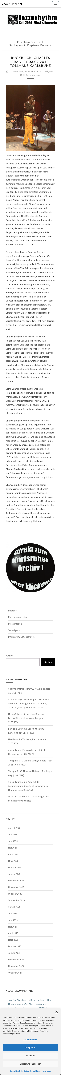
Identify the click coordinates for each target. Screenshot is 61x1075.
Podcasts (12, 610)
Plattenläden (15, 623)
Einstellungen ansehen (30, 1063)
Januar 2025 (14, 952)
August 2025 (14, 906)
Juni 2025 (13, 920)
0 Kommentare (32, 75)
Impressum (47, 1071)
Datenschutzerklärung (32, 1071)
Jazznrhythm (12, 4)
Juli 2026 (12, 834)
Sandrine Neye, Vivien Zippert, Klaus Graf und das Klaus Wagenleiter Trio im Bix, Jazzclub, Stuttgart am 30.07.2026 (28, 703)
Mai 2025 (12, 926)
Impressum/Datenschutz (21, 636)
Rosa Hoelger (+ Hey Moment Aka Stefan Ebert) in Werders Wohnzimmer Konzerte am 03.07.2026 (29, 1004)
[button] (56, 1011)
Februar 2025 (14, 946)
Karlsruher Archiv (17, 617)
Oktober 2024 (15, 972)
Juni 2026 (13, 841)
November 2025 (16, 887)
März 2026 (13, 860)
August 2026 (14, 827)
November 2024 (16, 966)
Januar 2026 (14, 873)
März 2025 (13, 939)
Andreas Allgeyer (44, 71)
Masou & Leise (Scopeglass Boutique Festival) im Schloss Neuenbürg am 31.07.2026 (26, 718)
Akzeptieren (30, 1047)
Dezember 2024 (16, 959)
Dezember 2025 (16, 880)
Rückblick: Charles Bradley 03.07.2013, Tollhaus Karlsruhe (30, 62)
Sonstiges (13, 630)
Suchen (9, 655)
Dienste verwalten (30, 1039)
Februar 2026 (14, 867)
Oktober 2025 (15, 893)
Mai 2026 (12, 847)
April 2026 (13, 854)
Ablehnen (30, 1055)
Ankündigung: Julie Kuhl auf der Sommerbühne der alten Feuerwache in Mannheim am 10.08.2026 (28, 785)
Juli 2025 (12, 913)
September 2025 (16, 900)
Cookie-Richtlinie (16, 1071)
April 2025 (13, 933)
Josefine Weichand (17, 1000)
